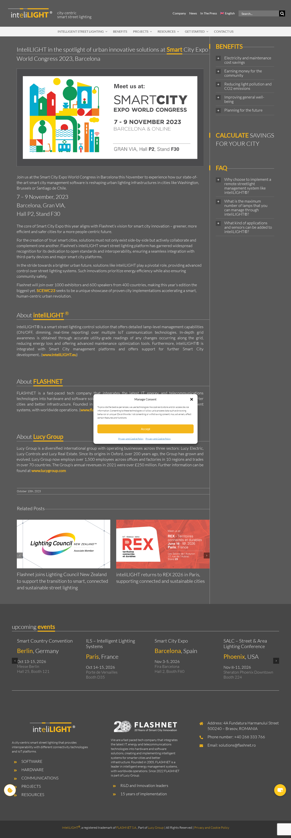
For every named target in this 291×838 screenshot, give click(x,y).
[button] (192, 399)
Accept (145, 428)
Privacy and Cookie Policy (131, 438)
